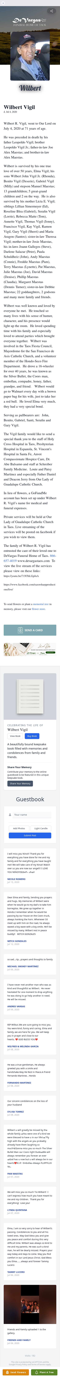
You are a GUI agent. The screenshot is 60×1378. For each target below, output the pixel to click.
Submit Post (30, 835)
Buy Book (32, 736)
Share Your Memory (20, 783)
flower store (38, 609)
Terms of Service (38, 1364)
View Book (15, 736)
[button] (30, 1304)
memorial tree (41, 604)
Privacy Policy (21, 1364)
